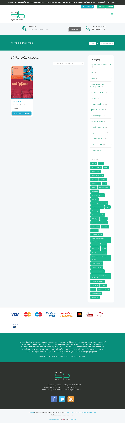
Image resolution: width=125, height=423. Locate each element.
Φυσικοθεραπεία (96, 293)
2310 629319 (98, 29)
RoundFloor (72, 420)
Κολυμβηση (17, 102)
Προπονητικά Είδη (96, 104)
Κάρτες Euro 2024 (96, 121)
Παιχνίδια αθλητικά (97, 139)
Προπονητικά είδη (97, 267)
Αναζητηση (75, 29)
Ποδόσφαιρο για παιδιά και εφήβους (99, 258)
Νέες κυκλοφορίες (97, 234)
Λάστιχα (104, 218)
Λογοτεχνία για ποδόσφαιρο (99, 222)
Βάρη (104, 183)
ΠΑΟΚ (104, 249)
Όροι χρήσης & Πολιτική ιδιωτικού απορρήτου (82, 412)
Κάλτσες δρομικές (96, 115)
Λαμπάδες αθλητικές (98, 127)
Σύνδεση (110, 6)
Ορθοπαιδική (95, 249)
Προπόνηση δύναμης (97, 271)
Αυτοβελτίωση (95, 183)
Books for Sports (96, 167)
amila (101, 163)
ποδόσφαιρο (95, 297)
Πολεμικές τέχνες (97, 263)
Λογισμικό (93, 98)
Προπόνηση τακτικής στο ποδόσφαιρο (99, 276)
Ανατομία (94, 179)
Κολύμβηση (95, 218)
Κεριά (107, 207)
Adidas (94, 163)
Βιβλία (92, 78)
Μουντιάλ (105, 226)
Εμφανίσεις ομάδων (97, 110)
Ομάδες (104, 245)
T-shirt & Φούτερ (96, 150)
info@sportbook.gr (74, 389)
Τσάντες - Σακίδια (96, 144)
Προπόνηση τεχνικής (97, 281)
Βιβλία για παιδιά (103, 187)
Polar (105, 167)
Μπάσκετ (94, 230)
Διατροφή (94, 199)
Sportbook (31, 412)
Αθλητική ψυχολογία (97, 175)
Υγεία (93, 289)
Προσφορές (95, 285)
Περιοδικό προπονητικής (99, 253)
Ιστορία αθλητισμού (97, 207)
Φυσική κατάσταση (103, 289)
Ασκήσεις (103, 179)
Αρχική (93, 43)
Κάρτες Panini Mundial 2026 (100, 64)
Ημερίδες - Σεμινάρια (98, 133)
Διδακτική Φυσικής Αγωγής (99, 203)
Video (92, 73)
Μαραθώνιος (95, 226)
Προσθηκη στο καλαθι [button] (22, 113)
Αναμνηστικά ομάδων (97, 92)
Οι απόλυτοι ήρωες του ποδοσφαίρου (98, 240)
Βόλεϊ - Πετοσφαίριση (97, 195)
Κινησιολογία (95, 211)
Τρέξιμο (104, 285)
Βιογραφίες (95, 191)
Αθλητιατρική (95, 171)
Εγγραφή (101, 6)
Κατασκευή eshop (54, 420)
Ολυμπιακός (95, 245)
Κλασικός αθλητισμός (97, 215)
